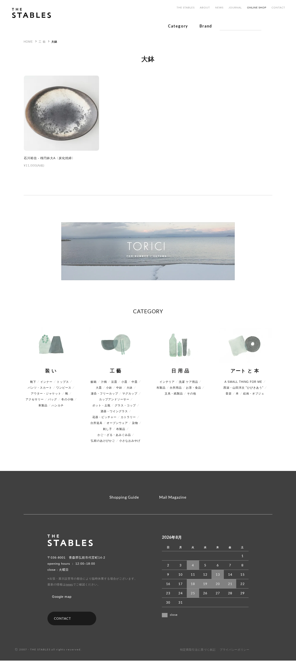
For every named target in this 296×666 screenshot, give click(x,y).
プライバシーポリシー (234, 649)
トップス (63, 381)
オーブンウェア (117, 423)
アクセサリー (35, 399)
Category (178, 26)
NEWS (219, 7)
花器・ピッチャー (104, 417)
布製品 (120, 429)
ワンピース (63, 387)
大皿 (99, 387)
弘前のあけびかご (103, 440)
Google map (62, 596)
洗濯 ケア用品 (188, 381)
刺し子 (107, 429)
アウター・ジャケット (46, 393)
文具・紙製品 (174, 393)
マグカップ (129, 393)
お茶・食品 (193, 387)
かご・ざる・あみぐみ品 (114, 434)
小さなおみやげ (129, 440)
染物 (135, 423)
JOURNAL (235, 7)
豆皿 (114, 381)
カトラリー (128, 417)
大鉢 (54, 41)
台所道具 (96, 423)
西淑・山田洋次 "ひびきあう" (243, 387)
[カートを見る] (283, 26)
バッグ (52, 399)
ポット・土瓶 (101, 405)
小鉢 (109, 387)
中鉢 (119, 387)
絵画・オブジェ (253, 393)
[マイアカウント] (271, 26)
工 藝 (42, 41)
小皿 (124, 381)
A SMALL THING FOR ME (243, 381)
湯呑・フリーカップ (104, 393)
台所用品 (176, 387)
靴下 (33, 381)
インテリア (167, 381)
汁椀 (104, 381)
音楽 (229, 393)
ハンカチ (58, 405)
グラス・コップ (125, 405)
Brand (206, 26)
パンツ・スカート (40, 387)
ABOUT (205, 7)
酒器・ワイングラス (114, 411)
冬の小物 (67, 399)
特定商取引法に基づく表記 (198, 649)
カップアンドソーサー (114, 399)
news (69, 584)
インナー (46, 381)
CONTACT (278, 7)
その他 (191, 393)
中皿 (135, 381)
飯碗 (94, 381)
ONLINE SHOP (256, 7)
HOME (28, 41)
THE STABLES (186, 7)
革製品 (42, 405)
